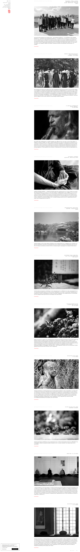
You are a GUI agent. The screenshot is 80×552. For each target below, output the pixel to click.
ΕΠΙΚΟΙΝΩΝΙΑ (7, 7)
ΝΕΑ (9, 8)
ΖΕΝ (9, 3)
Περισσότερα (36, 46)
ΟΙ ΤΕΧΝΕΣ (7, 4)
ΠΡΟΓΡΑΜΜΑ (7, 6)
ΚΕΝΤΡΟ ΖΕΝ (7, 2)
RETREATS (8, 5)
